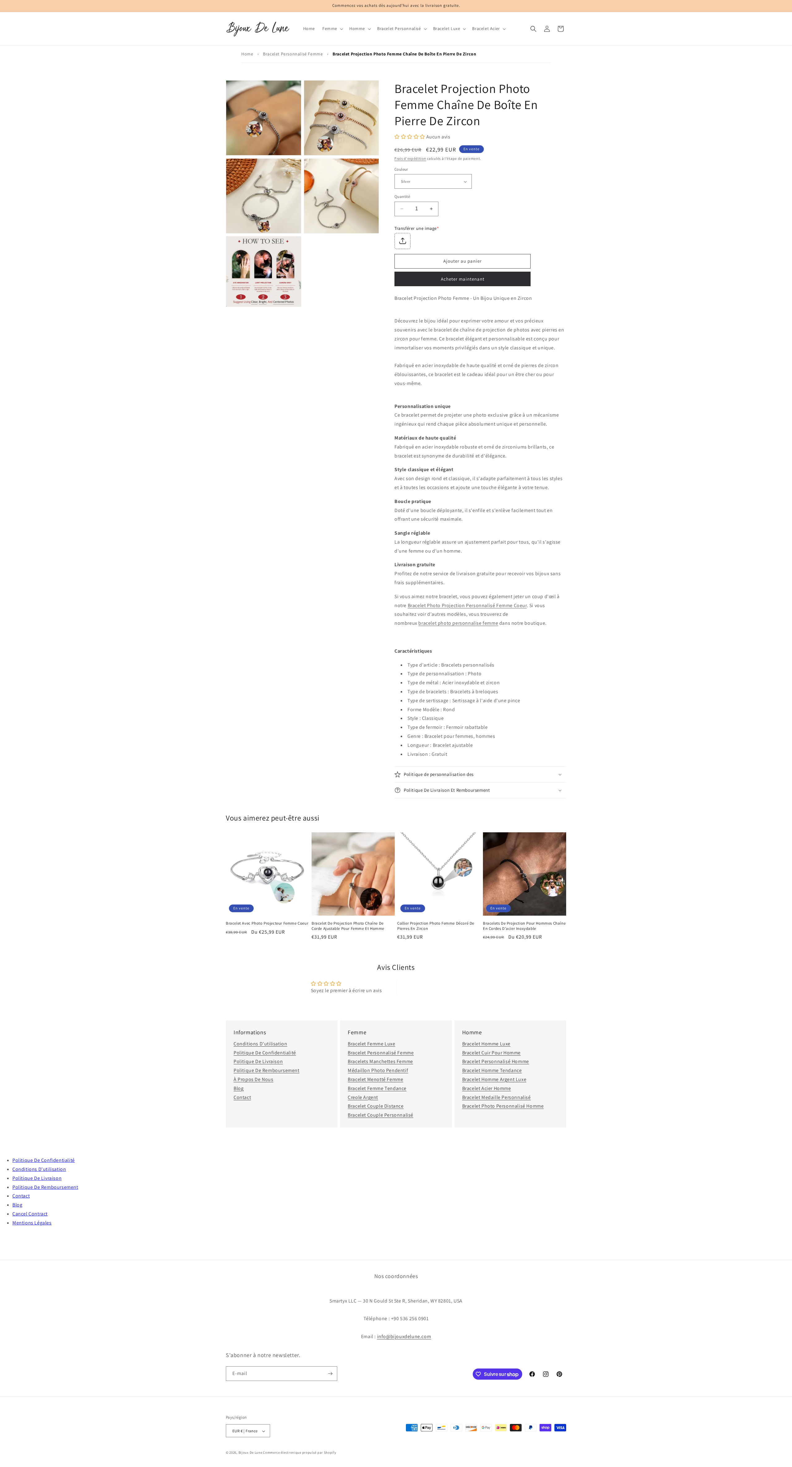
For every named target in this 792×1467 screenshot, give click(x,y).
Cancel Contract (30, 1214)
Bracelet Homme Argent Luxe (494, 1079)
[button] (332, 28)
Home (247, 54)
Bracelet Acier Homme (486, 1088)
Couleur (401, 169)
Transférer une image (416, 228)
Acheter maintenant (462, 279)
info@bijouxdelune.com (404, 1336)
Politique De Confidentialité (265, 1052)
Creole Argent (363, 1097)
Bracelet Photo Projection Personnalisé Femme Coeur (467, 605)
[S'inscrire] (330, 1373)
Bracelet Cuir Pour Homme (491, 1052)
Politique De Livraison (258, 1061)
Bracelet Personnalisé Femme (293, 54)
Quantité (402, 196)
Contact (242, 1097)
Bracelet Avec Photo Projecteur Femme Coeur (267, 923)
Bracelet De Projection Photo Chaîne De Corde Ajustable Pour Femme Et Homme (348, 926)
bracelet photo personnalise (458, 623)
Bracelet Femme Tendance (377, 1088)
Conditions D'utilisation (260, 1043)
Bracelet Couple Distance (375, 1106)
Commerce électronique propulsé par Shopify (299, 1453)
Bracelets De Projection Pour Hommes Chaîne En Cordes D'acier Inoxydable (524, 926)
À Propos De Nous (253, 1079)
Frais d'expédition (410, 158)
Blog (238, 1088)
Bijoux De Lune (250, 1453)
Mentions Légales (32, 1223)
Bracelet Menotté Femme (375, 1079)
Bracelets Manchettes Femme (380, 1061)
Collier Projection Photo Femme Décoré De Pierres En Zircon (435, 926)
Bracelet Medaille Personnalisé (496, 1097)
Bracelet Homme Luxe (486, 1043)
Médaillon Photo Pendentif (378, 1070)
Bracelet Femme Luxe (371, 1043)
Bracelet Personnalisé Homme (495, 1061)
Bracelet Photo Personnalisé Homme (503, 1106)
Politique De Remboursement (266, 1070)
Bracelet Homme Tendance (492, 1070)
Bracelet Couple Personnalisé (380, 1115)
